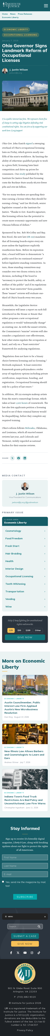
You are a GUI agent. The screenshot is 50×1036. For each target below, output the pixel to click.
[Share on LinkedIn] (24, 458)
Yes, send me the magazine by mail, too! (26, 883)
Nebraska (30, 428)
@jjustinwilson (31, 502)
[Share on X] (12, 458)
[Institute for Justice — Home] (11, 5)
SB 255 (30, 236)
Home (5, 14)
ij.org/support (16, 130)
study (22, 173)
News (12, 14)
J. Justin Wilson (18, 69)
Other (38, 630)
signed (29, 143)
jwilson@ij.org (15, 73)
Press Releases (25, 14)
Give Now (25, 637)
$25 (11, 630)
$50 (19, 630)
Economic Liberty (10, 17)
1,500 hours (22, 403)
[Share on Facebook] (18, 458)
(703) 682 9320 (26, 997)
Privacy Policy (25, 1030)
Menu (10, 916)
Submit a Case (25, 936)
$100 (28, 630)
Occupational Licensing (20, 35)
